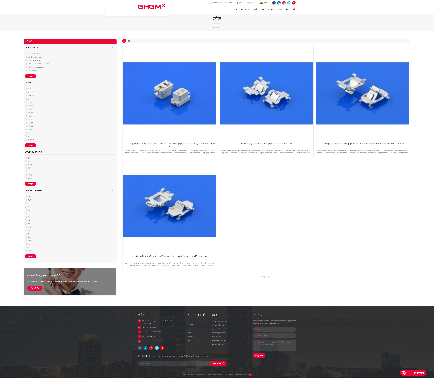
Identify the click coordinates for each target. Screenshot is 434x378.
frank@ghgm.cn (249, 3)
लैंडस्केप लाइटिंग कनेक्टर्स (218, 340)
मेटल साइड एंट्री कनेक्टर (218, 325)
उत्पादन (270, 9)
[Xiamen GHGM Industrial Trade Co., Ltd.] (151, 6)
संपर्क (287, 9)
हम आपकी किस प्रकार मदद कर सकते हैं (43, 275)
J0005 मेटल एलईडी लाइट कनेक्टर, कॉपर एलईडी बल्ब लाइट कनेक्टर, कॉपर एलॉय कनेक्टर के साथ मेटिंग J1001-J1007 (170, 256)
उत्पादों (254, 9)
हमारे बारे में (245, 9)
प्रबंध (262, 9)
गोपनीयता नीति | (238, 374)
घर (236, 9)
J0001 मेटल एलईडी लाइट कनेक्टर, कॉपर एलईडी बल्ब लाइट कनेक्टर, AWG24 (266, 144)
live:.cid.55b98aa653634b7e (156, 341)
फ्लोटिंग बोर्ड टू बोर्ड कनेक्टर (218, 333)
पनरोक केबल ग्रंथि (216, 336)
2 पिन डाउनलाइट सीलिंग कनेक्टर (220, 321)
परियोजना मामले (191, 336)
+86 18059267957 (226, 3)
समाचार (279, 9)
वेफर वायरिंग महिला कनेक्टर (218, 344)
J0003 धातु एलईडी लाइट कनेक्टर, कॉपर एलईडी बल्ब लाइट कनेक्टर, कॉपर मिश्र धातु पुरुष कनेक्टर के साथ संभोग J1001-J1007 (362, 144)
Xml (225, 374)
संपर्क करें (33, 288)
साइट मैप (220, 374)
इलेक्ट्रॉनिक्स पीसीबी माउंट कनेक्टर (220, 329)
